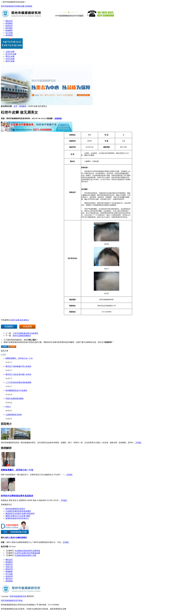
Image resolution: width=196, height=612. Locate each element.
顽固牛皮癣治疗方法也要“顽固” (18, 516)
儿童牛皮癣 (10, 52)
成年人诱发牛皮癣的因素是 (16, 537)
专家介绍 (9, 567)
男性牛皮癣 (10, 56)
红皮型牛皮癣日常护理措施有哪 (27, 553)
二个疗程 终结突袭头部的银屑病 (18, 382)
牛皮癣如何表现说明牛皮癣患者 (27, 551)
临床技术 (9, 26)
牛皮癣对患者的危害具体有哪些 (18, 511)
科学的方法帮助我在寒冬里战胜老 (17, 496)
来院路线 (28, 6)
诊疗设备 (9, 33)
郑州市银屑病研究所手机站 (12, 600)
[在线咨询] (36, 131)
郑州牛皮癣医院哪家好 (22, 336)
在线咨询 (9, 576)
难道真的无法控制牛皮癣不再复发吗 (19, 513)
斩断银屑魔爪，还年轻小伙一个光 (19, 358)
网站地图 (20, 6)
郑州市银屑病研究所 (9, 6)
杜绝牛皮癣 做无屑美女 (19, 320)
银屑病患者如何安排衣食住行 (17, 518)
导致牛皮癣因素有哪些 (14, 398)
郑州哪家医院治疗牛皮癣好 (16, 390)
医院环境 (9, 569)
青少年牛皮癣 (10, 54)
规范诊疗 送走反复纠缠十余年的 (18, 374)
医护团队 (9, 28)
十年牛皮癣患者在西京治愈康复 (25, 333)
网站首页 (9, 21)
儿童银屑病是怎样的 (13, 415)
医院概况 (9, 23)
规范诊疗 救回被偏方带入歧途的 (18, 366)
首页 (15, 106)
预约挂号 (9, 579)
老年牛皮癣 (10, 61)
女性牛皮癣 (10, 59)
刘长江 (8, 407)
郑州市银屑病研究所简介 (15, 509)
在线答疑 (58, 118)
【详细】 (138, 443)
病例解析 (9, 30)
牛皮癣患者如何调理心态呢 (25, 555)
